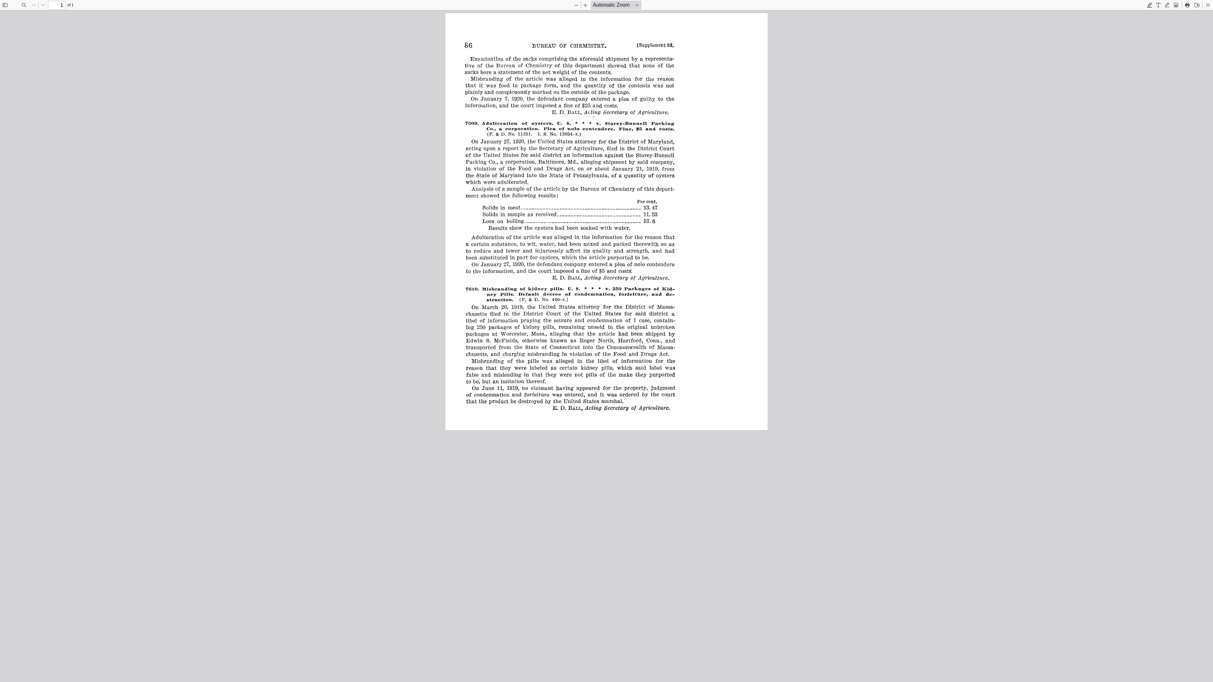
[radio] (1149, 5)
